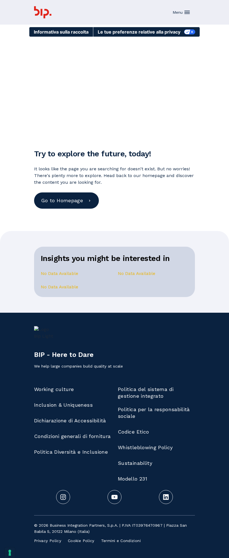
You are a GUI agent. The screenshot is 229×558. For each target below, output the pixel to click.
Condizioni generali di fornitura (72, 436)
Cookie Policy (81, 540)
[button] (181, 12)
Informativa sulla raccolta (61, 32)
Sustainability (135, 463)
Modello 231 (132, 479)
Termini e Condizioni (121, 540)
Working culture (54, 389)
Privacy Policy (47, 540)
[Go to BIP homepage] (42, 12)
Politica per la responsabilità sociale (154, 412)
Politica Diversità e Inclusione (71, 452)
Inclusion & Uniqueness (63, 405)
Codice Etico (133, 432)
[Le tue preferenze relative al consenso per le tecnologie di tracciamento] (9, 552)
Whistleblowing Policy (145, 447)
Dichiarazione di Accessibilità (70, 420)
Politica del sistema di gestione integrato (145, 392)
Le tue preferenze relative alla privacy (139, 32)
